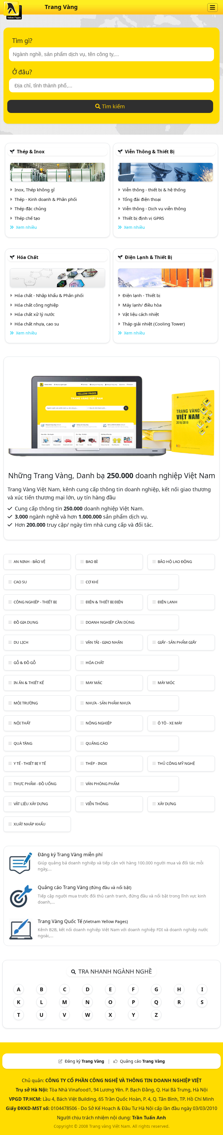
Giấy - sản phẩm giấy (177, 642)
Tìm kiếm (112, 106)
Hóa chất (27, 257)
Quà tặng (23, 743)
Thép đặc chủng (30, 208)
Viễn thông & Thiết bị (150, 151)
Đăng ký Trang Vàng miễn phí (70, 854)
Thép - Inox (96, 763)
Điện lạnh (167, 602)
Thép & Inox (30, 151)
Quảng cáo (97, 743)
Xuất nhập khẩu (30, 824)
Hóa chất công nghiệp (36, 305)
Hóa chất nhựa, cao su (37, 324)
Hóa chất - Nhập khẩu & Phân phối (49, 295)
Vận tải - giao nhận (104, 642)
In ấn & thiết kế (29, 682)
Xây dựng (167, 803)
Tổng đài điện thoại (142, 199)
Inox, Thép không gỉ (35, 190)
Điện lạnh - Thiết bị (141, 295)
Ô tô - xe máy (170, 723)
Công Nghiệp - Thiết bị (35, 602)
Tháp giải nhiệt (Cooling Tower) (154, 324)
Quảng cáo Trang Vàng (84, 887)
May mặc (94, 682)
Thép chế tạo (27, 218)
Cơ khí (92, 581)
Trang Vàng (61, 7)
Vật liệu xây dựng (31, 803)
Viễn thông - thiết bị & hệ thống (154, 190)
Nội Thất (22, 723)
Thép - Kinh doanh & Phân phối (46, 199)
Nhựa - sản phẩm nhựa (108, 703)
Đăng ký (84, 1061)
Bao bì (92, 561)
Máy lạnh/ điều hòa (142, 305)
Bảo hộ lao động (175, 561)
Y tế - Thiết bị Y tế (30, 763)
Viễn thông (97, 803)
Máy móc (166, 682)
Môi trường (26, 703)
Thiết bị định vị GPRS (143, 218)
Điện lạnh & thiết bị (148, 257)
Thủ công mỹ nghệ (176, 763)
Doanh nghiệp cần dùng (110, 622)
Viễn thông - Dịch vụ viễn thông (154, 208)
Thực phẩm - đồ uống (35, 783)
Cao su (20, 581)
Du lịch (21, 642)
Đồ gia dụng (26, 622)
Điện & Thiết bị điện (104, 602)
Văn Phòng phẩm (102, 783)
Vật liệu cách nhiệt (141, 314)
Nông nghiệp (99, 723)
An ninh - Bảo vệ (29, 561)
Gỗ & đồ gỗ (25, 662)
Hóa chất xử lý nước (35, 314)
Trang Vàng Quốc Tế (83, 921)
